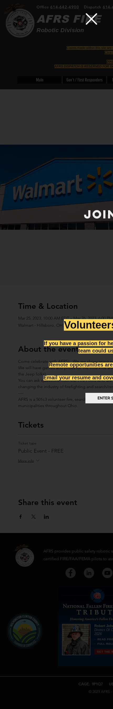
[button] (91, 19)
